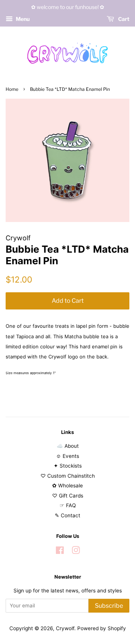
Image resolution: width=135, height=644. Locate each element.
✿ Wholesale (67, 486)
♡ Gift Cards (67, 496)
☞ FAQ (68, 505)
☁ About (68, 446)
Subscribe (109, 605)
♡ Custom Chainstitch (67, 476)
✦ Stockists (68, 466)
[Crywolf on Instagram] (76, 552)
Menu (22, 19)
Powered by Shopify (101, 628)
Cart (123, 19)
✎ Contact (67, 515)
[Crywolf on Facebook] (60, 552)
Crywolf (65, 628)
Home (12, 89)
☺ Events (67, 456)
